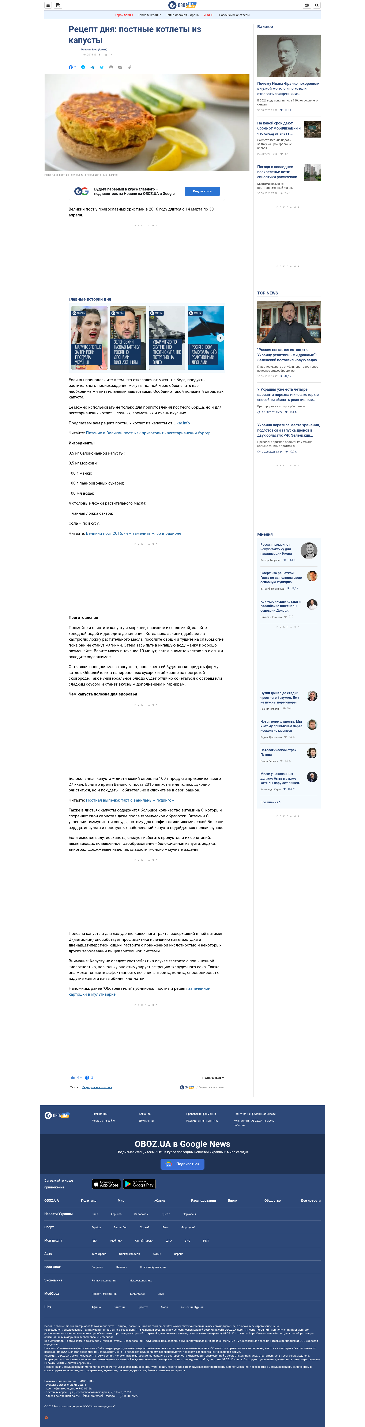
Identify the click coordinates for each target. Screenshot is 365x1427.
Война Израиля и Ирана (182, 15)
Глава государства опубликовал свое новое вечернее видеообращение (287, 368)
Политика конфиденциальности (255, 1113)
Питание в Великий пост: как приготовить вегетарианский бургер (148, 433)
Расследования (203, 1201)
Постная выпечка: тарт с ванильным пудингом (130, 800)
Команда (145, 1113)
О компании (100, 1113)
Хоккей (145, 1227)
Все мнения (269, 802)
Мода (164, 1307)
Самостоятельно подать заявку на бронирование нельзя (274, 144)
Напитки (121, 1267)
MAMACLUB (137, 1293)
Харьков (116, 1214)
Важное (265, 26)
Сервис (178, 1254)
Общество (272, 1201)
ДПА (169, 1240)
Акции (157, 1254)
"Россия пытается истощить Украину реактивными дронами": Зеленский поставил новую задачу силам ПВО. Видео (288, 355)
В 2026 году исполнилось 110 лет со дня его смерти (287, 102)
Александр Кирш (270, 789)
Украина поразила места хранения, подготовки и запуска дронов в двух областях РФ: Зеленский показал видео (288, 430)
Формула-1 (188, 1227)
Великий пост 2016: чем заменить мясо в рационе (133, 533)
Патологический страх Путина (278, 752)
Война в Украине (149, 15)
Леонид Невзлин (270, 708)
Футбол (96, 1227)
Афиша (96, 1307)
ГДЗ (94, 1240)
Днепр (166, 1214)
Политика (89, 1201)
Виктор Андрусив (270, 560)
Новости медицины (104, 1293)
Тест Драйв (99, 1254)
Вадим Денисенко (271, 737)
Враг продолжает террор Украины (281, 406)
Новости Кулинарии (153, 1267)
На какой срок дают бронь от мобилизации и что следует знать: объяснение (279, 128)
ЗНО (187, 1240)
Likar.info (181, 423)
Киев (95, 1214)
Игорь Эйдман (269, 761)
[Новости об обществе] (187, 1088)
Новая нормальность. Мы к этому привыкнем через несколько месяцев (281, 726)
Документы (146, 1120)
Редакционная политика (97, 1087)
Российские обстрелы (234, 15)
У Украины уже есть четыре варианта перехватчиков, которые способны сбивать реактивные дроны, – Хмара (288, 394)
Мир (121, 1201)
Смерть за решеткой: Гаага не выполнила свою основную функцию (281, 577)
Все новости (311, 1201)
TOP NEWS (267, 293)
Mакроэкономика (140, 1280)
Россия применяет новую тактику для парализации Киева (276, 549)
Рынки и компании (104, 1280)
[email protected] (93, 1395)
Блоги (232, 1201)
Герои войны (124, 15)
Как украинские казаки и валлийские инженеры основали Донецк (280, 606)
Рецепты (97, 1267)
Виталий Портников (272, 588)
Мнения (265, 534)
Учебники (116, 1240)
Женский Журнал (192, 1307)
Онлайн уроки (144, 1240)
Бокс (165, 1227)
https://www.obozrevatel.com (184, 1326)
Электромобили (129, 1254)
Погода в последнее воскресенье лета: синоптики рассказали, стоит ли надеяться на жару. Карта (277, 172)
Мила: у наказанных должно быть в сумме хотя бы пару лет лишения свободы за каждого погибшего (281, 778)
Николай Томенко (271, 617)
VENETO (209, 15)
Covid (161, 1293)
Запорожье (141, 1214)
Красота (143, 1307)
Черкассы (189, 1214)
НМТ (206, 1240)
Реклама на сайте (103, 1120)
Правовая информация (201, 1113)
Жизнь (159, 1201)
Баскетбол (120, 1227)
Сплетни (119, 1307)
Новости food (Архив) (94, 49)
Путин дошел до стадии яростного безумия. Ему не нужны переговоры (279, 697)
